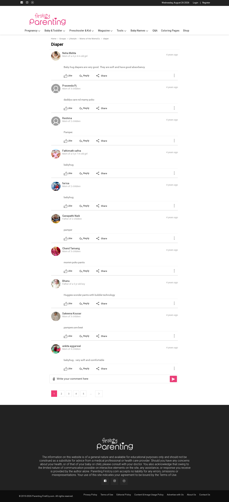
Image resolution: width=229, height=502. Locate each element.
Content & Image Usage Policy (149, 494)
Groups (62, 39)
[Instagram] (27, 3)
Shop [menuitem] (186, 30)
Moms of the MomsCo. (90, 39)
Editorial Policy (123, 494)
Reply (86, 75)
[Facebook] (21, 3)
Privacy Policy (90, 494)
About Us (191, 494)
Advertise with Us (175, 494)
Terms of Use (107, 494)
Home (53, 39)
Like (70, 75)
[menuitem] (33, 31)
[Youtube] (32, 3)
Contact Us (204, 494)
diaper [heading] (57, 44)
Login (195, 2)
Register (206, 2)
